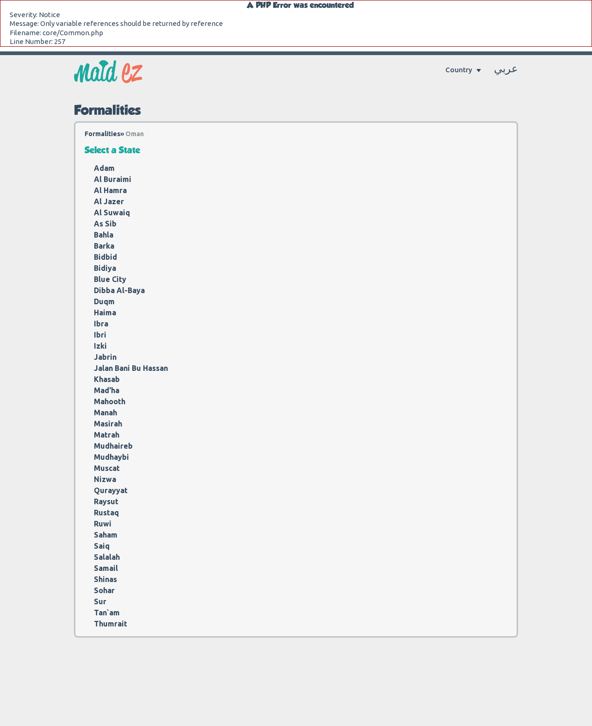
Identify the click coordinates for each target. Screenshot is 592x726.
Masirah (108, 423)
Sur (100, 601)
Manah (105, 412)
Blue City (110, 279)
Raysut (106, 501)
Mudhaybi (111, 457)
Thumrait (110, 624)
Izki (100, 346)
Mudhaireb (113, 446)
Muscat (107, 468)
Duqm (104, 301)
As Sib (105, 223)
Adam (104, 168)
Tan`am (107, 612)
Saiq (102, 546)
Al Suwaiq (112, 212)
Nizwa (105, 479)
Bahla (103, 235)
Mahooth (109, 401)
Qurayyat (111, 490)
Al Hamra (110, 190)
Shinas (105, 579)
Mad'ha (106, 390)
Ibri (100, 335)
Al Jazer (109, 201)
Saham (105, 535)
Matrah (106, 435)
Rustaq (106, 512)
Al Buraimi (112, 179)
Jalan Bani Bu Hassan (131, 368)
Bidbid (105, 257)
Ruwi (102, 523)
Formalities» (104, 134)
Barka (104, 246)
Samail (106, 568)
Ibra (101, 323)
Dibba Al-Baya (119, 290)
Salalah (107, 557)
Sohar (104, 590)
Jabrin (105, 357)
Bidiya (105, 268)
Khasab (107, 379)
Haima (105, 312)
